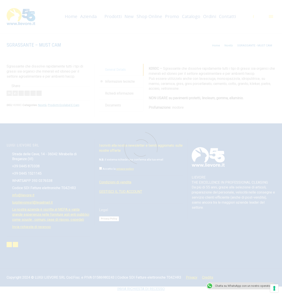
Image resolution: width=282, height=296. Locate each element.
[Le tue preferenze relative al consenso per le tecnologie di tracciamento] (274, 288)
